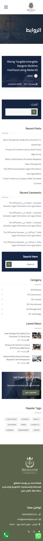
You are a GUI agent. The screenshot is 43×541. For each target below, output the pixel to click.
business (25, 419)
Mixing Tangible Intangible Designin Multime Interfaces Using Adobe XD (22, 66)
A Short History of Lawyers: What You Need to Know (22, 181)
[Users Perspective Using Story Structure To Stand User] (36, 335)
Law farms (12, 424)
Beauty (36, 419)
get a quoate (30, 393)
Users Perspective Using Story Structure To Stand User (22, 142)
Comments (13, 84)
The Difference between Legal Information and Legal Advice (22, 171)
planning (9, 430)
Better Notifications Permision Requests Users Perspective (23, 161)
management (23, 430)
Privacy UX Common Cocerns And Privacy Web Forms (23, 152)
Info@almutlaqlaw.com (27, 519)
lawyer (36, 430)
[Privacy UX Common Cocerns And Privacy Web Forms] (36, 347)
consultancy (11, 419)
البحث (34, 104)
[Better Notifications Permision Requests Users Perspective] (36, 359)
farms (23, 424)
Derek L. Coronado (33, 203)
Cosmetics (35, 424)
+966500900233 (30, 514)
